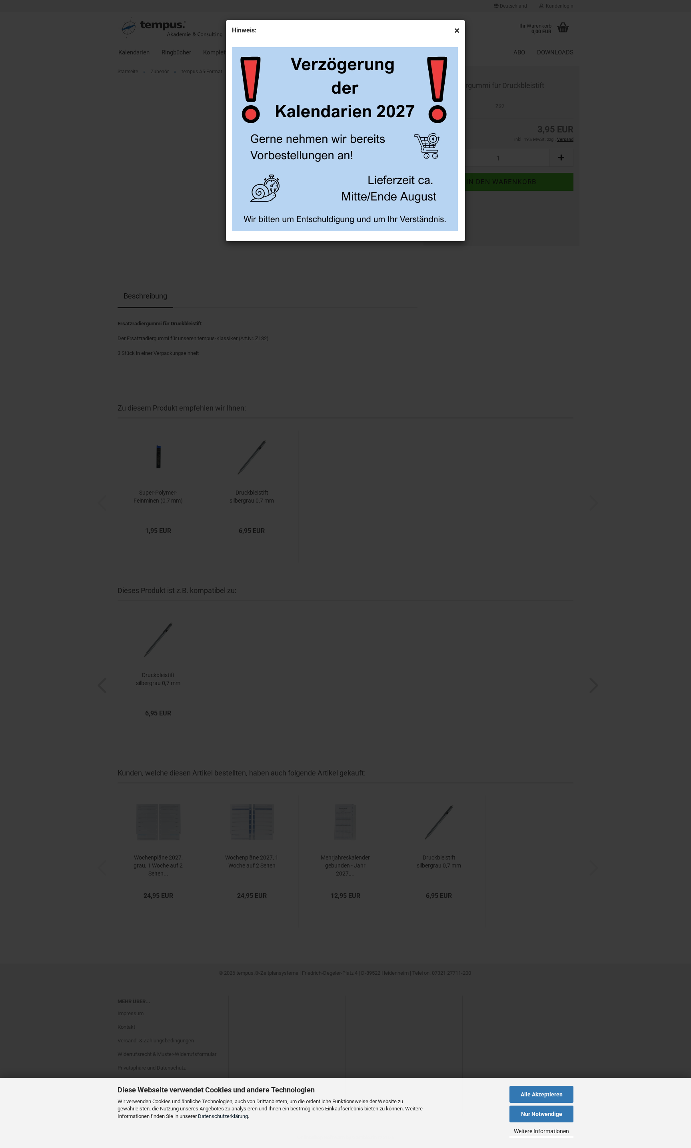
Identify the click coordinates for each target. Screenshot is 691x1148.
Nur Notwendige (541, 1114)
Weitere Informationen (541, 1131)
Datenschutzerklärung (223, 1116)
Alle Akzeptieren (542, 1094)
